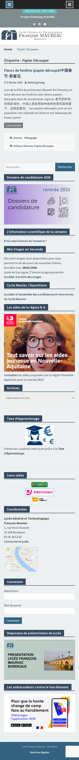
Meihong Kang (36, 82)
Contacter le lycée (16, 541)
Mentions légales (39, 752)
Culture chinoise (23, 146)
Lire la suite (13, 125)
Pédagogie (30, 138)
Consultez (11, 375)
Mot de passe (12, 605)
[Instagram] (39, 23)
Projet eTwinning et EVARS (38, 17)
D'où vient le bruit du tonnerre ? (25, 241)
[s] (34, 23)
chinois (17, 138)
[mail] (45, 23)
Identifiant (11, 591)
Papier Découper (43, 146)
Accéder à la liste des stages (22, 277)
